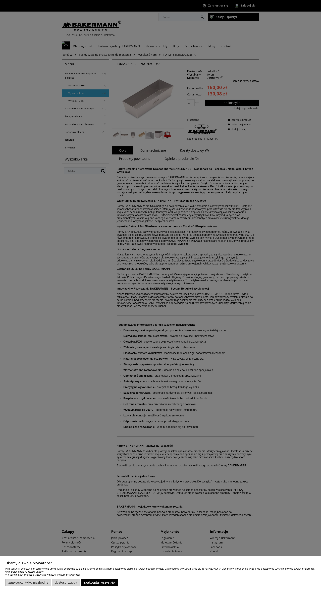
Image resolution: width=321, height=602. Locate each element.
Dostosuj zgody (66, 582)
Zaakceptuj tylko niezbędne (28, 582)
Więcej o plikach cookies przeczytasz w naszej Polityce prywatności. (42, 574)
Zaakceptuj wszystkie (99, 582)
